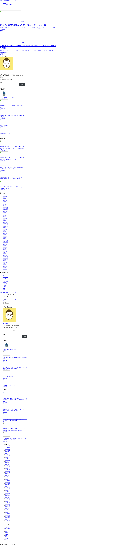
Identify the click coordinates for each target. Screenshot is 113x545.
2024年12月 (5, 223)
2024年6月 (5, 231)
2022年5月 (5, 266)
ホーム (6, 298)
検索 (1, 82)
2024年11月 (5, 225)
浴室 (4, 288)
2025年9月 (5, 211)
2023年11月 (5, 241)
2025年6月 (5, 215)
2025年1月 (5, 222)
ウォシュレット (6, 275)
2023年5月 (5, 249)
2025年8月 (5, 212)
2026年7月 (5, 197)
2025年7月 (5, 214)
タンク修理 (5, 277)
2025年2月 (5, 220)
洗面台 (4, 285)
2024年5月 (5, 233)
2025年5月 (5, 216)
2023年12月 (5, 240)
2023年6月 (5, 248)
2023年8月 (5, 245)
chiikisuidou (2, 71)
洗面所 (4, 286)
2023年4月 (5, 251)
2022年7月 (5, 263)
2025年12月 (5, 207)
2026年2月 (5, 204)
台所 (4, 279)
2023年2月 (5, 253)
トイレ (4, 278)
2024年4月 (5, 234)
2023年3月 (5, 252)
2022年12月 (5, 256)
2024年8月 (5, 229)
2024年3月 (5, 236)
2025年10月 (5, 209)
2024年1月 (5, 238)
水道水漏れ (5, 283)
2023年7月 (5, 247)
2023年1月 (5, 255)
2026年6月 (5, 198)
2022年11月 (5, 258)
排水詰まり (5, 281)
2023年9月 (5, 244)
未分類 (4, 282)
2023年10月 (5, 242)
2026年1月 (5, 205)
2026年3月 (5, 203)
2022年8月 (5, 262)
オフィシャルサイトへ (10, 299)
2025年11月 (5, 208)
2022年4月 (5, 267)
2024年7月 (5, 230)
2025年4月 (5, 218)
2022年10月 (5, 259)
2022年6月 (5, 264)
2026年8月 (5, 196)
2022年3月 (5, 269)
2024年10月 (5, 226)
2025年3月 (5, 219)
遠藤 (4, 289)
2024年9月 (5, 227)
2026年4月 (5, 201)
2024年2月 (5, 237)
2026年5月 (5, 200)
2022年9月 (5, 260)
